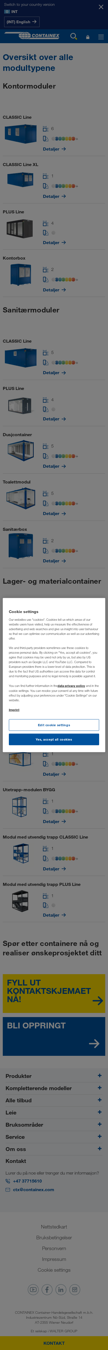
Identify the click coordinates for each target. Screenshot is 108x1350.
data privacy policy (71, 686)
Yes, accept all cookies (54, 739)
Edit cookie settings (54, 725)
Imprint (14, 709)
